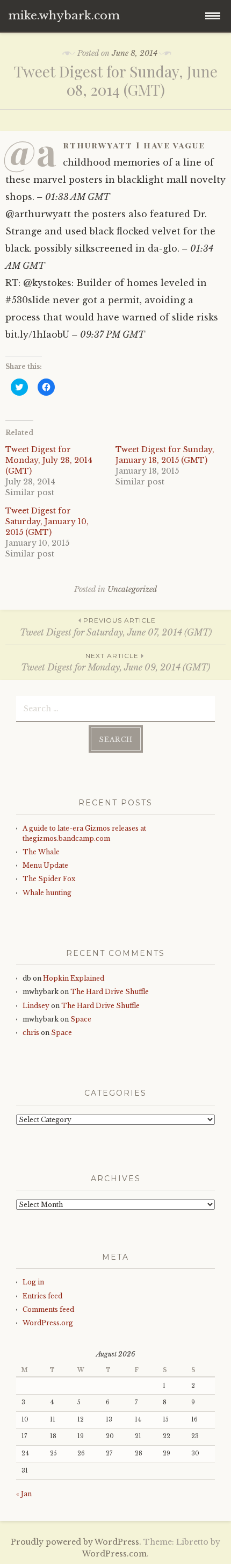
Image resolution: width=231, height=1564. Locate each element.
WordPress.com (114, 1554)
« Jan (24, 1494)
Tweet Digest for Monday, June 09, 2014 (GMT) (115, 662)
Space (80, 1019)
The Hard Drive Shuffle (109, 992)
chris (31, 1033)
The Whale (41, 852)
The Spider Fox (49, 879)
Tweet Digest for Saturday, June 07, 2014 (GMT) (116, 626)
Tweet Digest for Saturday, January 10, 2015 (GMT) (47, 521)
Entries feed (42, 1296)
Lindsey (36, 1006)
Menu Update (45, 865)
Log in (33, 1282)
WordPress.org (48, 1323)
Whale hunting (47, 893)
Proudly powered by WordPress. (76, 1542)
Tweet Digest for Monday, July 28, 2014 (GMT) (48, 460)
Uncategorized (132, 589)
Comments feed (48, 1309)
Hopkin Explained (73, 978)
